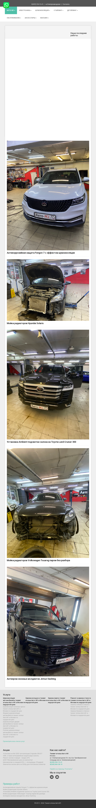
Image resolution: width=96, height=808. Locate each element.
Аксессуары (30, 18)
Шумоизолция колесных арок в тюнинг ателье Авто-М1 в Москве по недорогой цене (14, 709)
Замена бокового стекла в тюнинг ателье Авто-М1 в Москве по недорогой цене (79, 713)
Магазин (44, 18)
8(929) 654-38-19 (56, 764)
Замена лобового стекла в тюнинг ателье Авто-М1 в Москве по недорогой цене (79, 707)
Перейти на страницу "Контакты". (61, 769)
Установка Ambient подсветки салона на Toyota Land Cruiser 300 (41, 442)
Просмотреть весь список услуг (14, 741)
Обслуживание (13, 18)
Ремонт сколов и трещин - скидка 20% (16, 758)
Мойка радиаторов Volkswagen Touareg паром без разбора (38, 560)
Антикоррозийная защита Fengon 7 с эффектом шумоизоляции (41, 252)
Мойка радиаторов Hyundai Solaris (25, 323)
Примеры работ (11, 784)
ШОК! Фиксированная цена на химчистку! (18, 760)
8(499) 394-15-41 (56, 762)
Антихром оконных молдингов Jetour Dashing (31, 679)
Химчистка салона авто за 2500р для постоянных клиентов (24, 764)
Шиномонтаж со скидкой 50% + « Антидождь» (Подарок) (23, 762)
